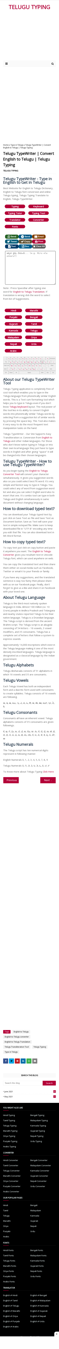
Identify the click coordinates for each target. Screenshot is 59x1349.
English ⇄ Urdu (37, 1321)
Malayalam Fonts (38, 1255)
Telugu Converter (11, 1170)
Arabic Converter (11, 1191)
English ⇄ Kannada (39, 1305)
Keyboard (38, 206)
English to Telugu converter (17, 1036)
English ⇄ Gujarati (39, 1311)
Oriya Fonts (8, 1271)
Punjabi (13, 317)
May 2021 (30, 1096)
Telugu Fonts (9, 1260)
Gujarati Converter (39, 1175)
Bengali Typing (37, 1115)
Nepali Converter (38, 1181)
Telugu (34, 330)
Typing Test (38, 213)
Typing (15, 206)
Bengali (34, 317)
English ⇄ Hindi (10, 1295)
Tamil (34, 323)
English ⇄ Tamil (10, 1300)
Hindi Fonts (8, 1250)
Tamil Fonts (8, 1255)
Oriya (34, 337)
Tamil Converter (10, 1165)
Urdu (34, 344)
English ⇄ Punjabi (11, 1321)
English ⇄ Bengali (38, 1295)
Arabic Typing (9, 1146)
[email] (34, 1061)
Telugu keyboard (18, 406)
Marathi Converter (12, 1175)
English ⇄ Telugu (11, 1305)
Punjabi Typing (10, 1141)
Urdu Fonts (35, 1276)
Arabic (13, 350)
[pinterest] (17, 1061)
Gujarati (13, 323)
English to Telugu (21, 1031)
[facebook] (5, 1061)
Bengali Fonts (36, 1250)
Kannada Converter (39, 1170)
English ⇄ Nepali (38, 1316)
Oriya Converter (10, 1181)
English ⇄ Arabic (11, 1326)
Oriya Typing (9, 1136)
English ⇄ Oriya (10, 1316)
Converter (38, 219)
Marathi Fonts (9, 1265)
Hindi (13, 310)
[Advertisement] (30, 37)
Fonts (15, 226)
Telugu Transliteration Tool (17, 1047)
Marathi (34, 310)
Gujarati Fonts (37, 1265)
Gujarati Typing (37, 1130)
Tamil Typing (9, 1120)
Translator (15, 219)
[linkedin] (23, 1061)
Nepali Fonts (36, 1271)
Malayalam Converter (40, 1165)
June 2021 (30, 1091)
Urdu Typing (36, 1141)
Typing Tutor (15, 213)
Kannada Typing (38, 1125)
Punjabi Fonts (9, 1276)
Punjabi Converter (11, 1186)
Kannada (13, 330)
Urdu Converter (37, 1186)
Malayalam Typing (39, 1120)
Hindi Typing (9, 1115)
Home (6, 145)
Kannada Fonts (37, 1260)
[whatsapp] (28, 1061)
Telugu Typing (40, 1047)
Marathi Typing (10, 1130)
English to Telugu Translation (29, 291)
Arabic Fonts (9, 1281)
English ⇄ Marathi (11, 1311)
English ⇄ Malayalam (40, 1300)
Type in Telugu (17, 145)
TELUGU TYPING (29, 7)
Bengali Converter (39, 1160)
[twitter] (11, 1061)
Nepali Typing (36, 1136)
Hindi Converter (10, 1160)
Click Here (48, 771)
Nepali (13, 344)
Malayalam (13, 337)
